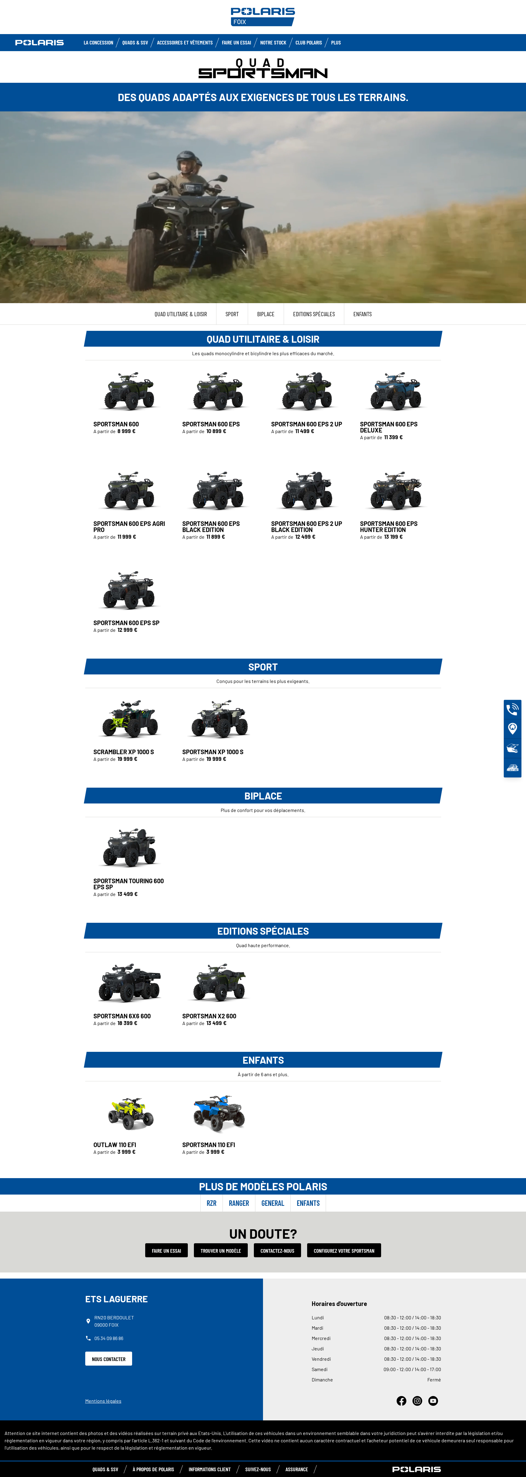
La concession (98, 42)
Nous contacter (108, 1359)
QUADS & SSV (105, 1469)
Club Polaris (309, 42)
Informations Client (210, 1469)
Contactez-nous (277, 1250)
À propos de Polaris (153, 1469)
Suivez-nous (258, 1469)
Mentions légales (103, 1401)
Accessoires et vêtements (185, 42)
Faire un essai (166, 1250)
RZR (211, 1203)
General (272, 1203)
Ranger (239, 1203)
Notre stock (273, 42)
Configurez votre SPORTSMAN (344, 1250)
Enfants (308, 1203)
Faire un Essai (236, 42)
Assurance (297, 1469)
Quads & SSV (135, 42)
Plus (336, 42)
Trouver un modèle (221, 1250)
